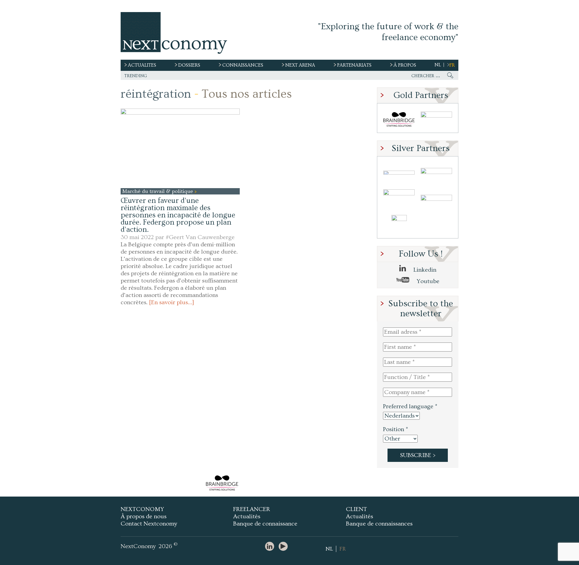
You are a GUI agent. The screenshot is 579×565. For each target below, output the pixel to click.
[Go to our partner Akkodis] (399, 172)
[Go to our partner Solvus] (436, 172)
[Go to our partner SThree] (436, 119)
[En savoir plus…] (171, 302)
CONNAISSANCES (242, 65)
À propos (405, 65)
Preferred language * (410, 406)
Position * (395, 429)
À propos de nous (143, 516)
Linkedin (424, 270)
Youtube (427, 281)
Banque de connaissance (265, 523)
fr (452, 65)
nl (438, 65)
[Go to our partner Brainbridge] (399, 119)
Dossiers (189, 65)
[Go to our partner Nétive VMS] (399, 225)
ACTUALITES (142, 65)
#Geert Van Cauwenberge (200, 237)
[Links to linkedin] (271, 547)
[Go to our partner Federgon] (399, 199)
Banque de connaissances (379, 523)
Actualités (246, 516)
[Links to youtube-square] (285, 547)
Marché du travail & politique (158, 191)
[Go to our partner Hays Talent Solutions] (436, 199)
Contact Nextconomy (149, 523)
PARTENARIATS (354, 65)
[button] (180, 148)
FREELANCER (251, 509)
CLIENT (356, 509)
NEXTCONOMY (142, 509)
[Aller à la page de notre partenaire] (222, 483)
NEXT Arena (300, 65)
